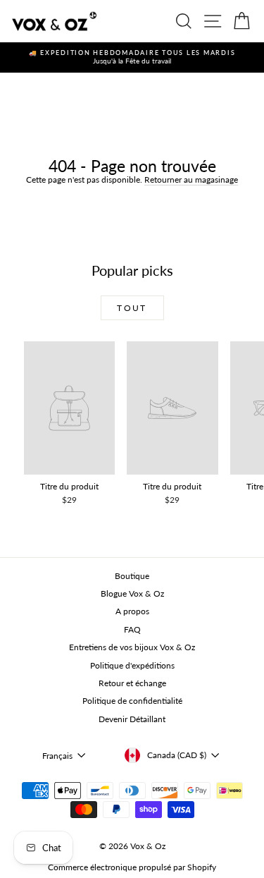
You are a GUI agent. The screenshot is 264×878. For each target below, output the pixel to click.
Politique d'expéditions (132, 665)
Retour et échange (132, 683)
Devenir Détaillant (132, 719)
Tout (132, 308)
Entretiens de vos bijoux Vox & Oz (132, 647)
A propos (132, 611)
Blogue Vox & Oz (132, 593)
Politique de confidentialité (132, 700)
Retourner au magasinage (191, 179)
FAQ (132, 629)
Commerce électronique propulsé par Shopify (132, 867)
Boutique (132, 576)
